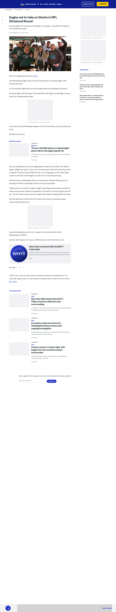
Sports (27, 9)
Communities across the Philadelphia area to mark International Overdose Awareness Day (92, 76)
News (22, 4)
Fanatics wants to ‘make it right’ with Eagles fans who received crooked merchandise (48, 350)
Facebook (17, 267)
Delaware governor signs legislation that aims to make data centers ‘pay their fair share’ (91, 87)
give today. (13, 282)
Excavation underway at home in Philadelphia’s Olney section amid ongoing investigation (46, 326)
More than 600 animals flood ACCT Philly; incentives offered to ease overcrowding (47, 301)
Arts (41, 4)
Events (46, 4)
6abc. (36, 76)
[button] (8, 608)
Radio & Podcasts (30, 4)
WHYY (10, 4)
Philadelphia (19, 9)
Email (23, 267)
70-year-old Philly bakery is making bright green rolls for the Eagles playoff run (50, 149)
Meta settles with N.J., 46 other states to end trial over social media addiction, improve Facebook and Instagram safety (92, 97)
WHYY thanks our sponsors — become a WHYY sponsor (38, 122)
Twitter (20, 267)
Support (59, 4)
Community (8, 9)
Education (52, 4)
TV (38, 4)
